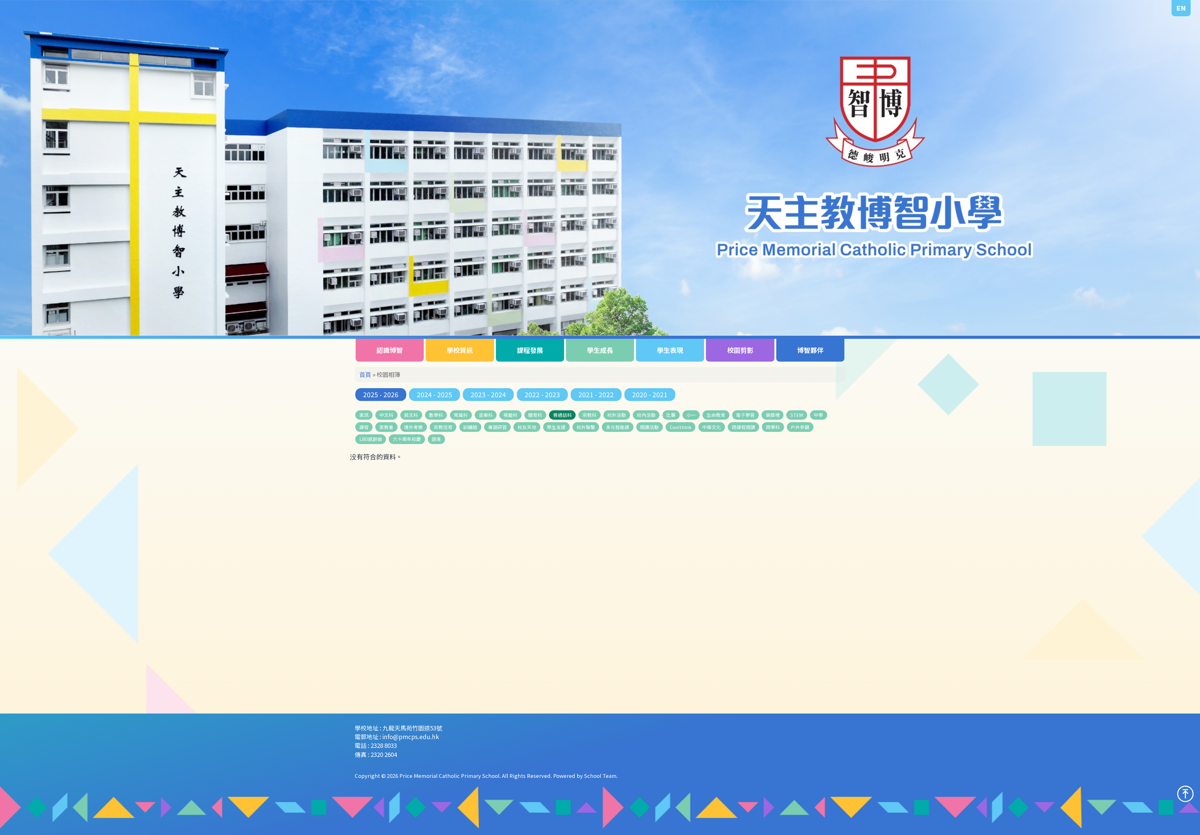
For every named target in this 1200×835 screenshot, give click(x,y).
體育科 (535, 415)
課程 (364, 427)
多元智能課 (617, 427)
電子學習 (745, 415)
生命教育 (716, 415)
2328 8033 (384, 745)
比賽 (671, 415)
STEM (796, 415)
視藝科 (510, 415)
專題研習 (497, 427)
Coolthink (681, 427)
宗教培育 (443, 427)
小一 (691, 415)
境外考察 (413, 427)
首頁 (365, 374)
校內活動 (646, 415)
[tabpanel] (600, 168)
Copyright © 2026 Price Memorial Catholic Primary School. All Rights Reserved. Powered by (469, 775)
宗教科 (589, 415)
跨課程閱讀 (743, 427)
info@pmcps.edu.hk (410, 736)
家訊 (364, 415)
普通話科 (562, 415)
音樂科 (486, 415)
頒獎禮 (773, 415)
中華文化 (711, 427)
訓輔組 (470, 427)
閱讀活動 (649, 427)
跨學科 (773, 427)
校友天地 (527, 427)
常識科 (461, 415)
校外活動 (616, 415)
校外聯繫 (586, 427)
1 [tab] (1135, 299)
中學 (818, 415)
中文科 (386, 415)
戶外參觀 (800, 427)
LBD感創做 (370, 439)
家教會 (386, 427)
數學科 (436, 415)
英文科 (411, 415)
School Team (600, 775)
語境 (436, 439)
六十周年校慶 (407, 439)
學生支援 (556, 427)
